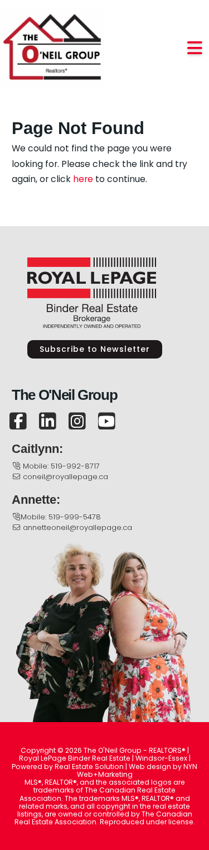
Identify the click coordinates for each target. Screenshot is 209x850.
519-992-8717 (75, 466)
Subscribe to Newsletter (95, 349)
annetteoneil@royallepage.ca (77, 527)
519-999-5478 (74, 517)
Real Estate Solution (89, 766)
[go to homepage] (52, 47)
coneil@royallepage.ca (65, 476)
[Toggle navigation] (195, 48)
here (83, 179)
